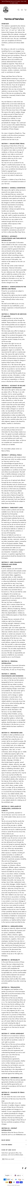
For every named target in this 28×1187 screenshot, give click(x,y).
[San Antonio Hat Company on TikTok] (25, 1168)
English (7, 1175)
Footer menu (7, 1144)
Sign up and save (9, 1150)
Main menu (6, 1140)
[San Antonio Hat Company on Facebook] (23, 1168)
